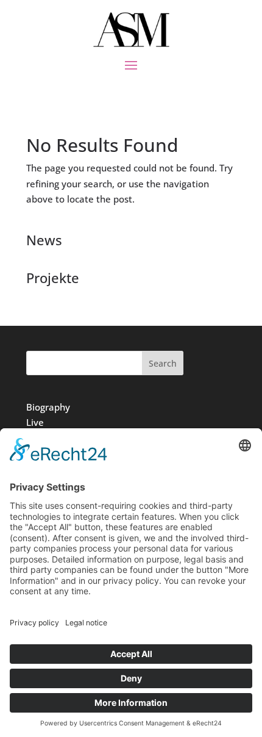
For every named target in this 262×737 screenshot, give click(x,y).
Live (35, 422)
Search (163, 363)
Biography (48, 407)
